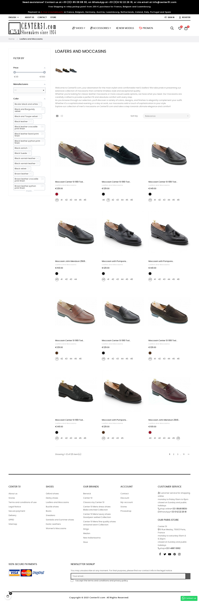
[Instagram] (179, 554)
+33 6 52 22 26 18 (178, 512)
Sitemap (13, 524)
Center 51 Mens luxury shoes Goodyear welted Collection (97, 515)
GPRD (11, 520)
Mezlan (86, 534)
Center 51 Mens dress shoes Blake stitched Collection (97, 508)
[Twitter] (165, 554)
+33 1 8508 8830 (179, 509)
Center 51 (87, 498)
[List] (62, 116)
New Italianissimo (92, 538)
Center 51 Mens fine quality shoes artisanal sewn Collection (99, 523)
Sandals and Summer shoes (60, 520)
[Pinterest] (174, 554)
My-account (126, 502)
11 (184, 454)
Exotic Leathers (53, 524)
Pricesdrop (125, 511)
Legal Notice (15, 507)
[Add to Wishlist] (91, 132)
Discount (124, 498)
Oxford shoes (52, 494)
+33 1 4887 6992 (172, 548)
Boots (48, 511)
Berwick (87, 494)
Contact (42, 17)
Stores (12, 498)
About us (29, 17)
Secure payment (17, 511)
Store (53, 17)
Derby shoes (52, 498)
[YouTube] (169, 554)
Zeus (85, 542)
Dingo (86, 529)
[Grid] (57, 116)
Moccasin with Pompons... (114, 261)
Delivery (12, 515)
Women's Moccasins (56, 529)
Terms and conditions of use (23, 502)
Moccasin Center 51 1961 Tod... (69, 182)
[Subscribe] (188, 576)
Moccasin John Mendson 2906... (70, 261)
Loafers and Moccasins (65, 185)
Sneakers (50, 515)
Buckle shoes (52, 507)
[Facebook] (160, 554)
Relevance (167, 116)
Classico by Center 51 (93, 502)
